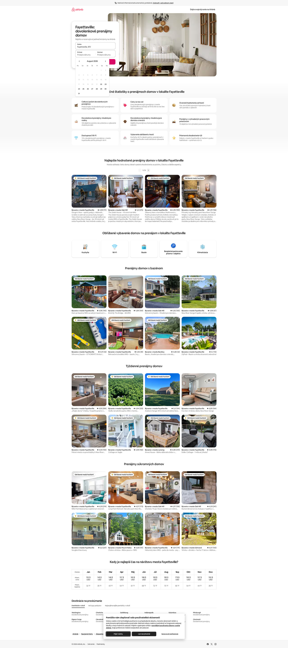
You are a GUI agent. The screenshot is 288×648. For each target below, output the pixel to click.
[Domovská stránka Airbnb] (77, 9)
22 (101, 84)
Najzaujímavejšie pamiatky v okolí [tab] (117, 606)
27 (92, 89)
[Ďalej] (148, 170)
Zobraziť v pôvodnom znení (163, 3)
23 (105, 84)
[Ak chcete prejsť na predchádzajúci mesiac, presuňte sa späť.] (79, 61)
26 (88, 89)
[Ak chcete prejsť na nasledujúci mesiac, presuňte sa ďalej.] (105, 61)
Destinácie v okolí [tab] (78, 606)
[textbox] (85, 54)
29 (101, 89)
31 (79, 94)
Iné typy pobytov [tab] (94, 606)
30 (105, 89)
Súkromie (91, 644)
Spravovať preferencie (169, 634)
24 (79, 89)
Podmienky (101, 644)
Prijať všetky (118, 634)
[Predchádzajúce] (140, 170)
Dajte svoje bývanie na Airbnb (202, 9)
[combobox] (95, 46)
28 (97, 89)
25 (83, 89)
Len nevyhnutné (144, 634)
